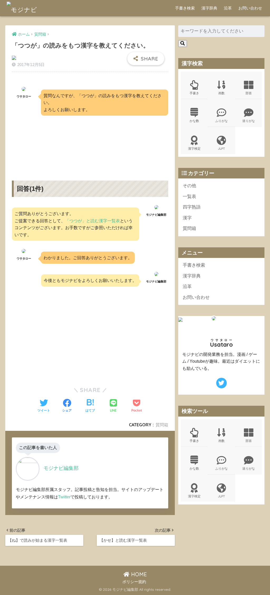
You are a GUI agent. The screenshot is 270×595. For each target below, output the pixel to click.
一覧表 (189, 196)
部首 (248, 93)
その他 (189, 185)
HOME (138, 574)
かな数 (194, 121)
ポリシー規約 (134, 582)
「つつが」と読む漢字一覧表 (92, 220)
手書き (194, 93)
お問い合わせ (250, 8)
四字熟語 (192, 207)
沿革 (228, 8)
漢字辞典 (209, 8)
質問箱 (162, 424)
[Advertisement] (90, 143)
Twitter (64, 496)
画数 (221, 93)
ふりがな (221, 121)
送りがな (248, 121)
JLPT (221, 148)
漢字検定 (194, 148)
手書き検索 (185, 8)
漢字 (187, 217)
